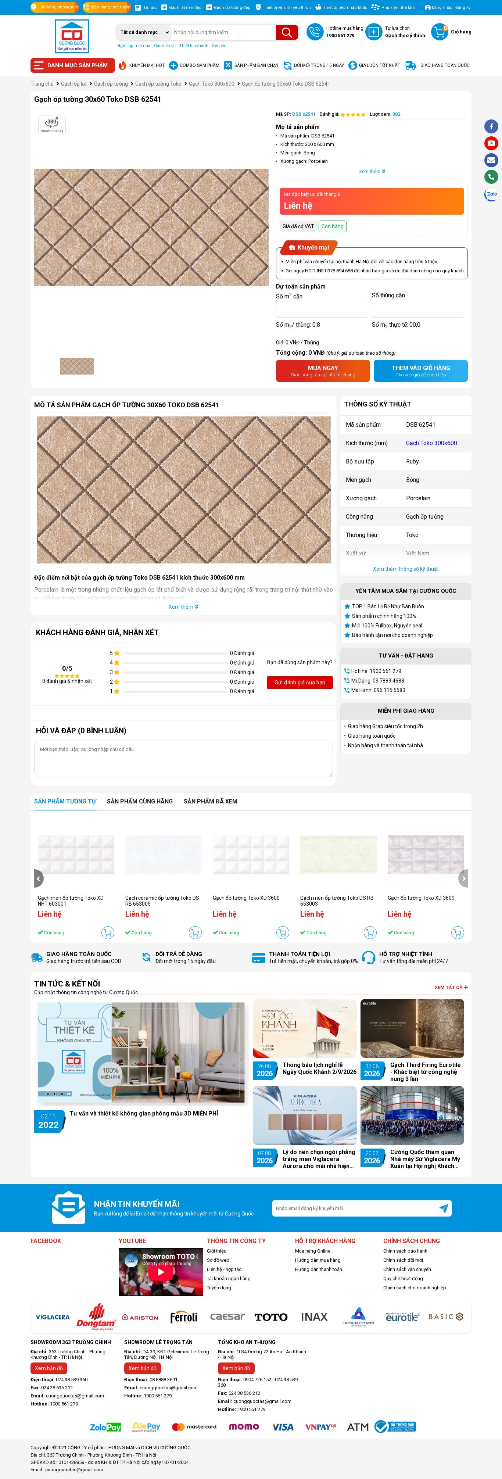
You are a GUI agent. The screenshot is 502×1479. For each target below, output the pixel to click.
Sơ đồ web (218, 1260)
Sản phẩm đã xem (210, 801)
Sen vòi (219, 45)
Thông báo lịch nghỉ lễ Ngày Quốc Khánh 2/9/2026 (319, 1068)
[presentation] (39, 878)
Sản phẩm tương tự (65, 801)
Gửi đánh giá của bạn (300, 682)
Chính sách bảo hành (405, 1251)
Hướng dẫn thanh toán (318, 1269)
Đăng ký (462, 7)
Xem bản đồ (49, 1368)
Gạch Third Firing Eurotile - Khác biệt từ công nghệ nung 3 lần (425, 1071)
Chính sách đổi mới (403, 1260)
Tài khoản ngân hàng (229, 1278)
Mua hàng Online (312, 1251)
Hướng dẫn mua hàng (318, 1260)
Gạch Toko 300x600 (431, 443)
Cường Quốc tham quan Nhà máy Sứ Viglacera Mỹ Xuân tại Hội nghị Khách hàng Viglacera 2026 (425, 1159)
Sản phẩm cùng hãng (140, 801)
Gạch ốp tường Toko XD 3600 (246, 898)
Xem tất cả (449, 987)
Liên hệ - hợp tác (224, 1269)
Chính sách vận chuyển (407, 1269)
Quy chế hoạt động (403, 1278)
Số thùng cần (388, 295)
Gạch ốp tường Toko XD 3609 (421, 898)
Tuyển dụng (219, 1287)
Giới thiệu (216, 1251)
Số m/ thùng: (298, 325)
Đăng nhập (442, 7)
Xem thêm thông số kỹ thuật (406, 569)
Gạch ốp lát (165, 45)
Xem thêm (369, 171)
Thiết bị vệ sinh (193, 45)
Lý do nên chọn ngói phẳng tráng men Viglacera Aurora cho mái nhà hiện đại (319, 1159)
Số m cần (289, 295)
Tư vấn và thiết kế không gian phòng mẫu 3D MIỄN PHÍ (143, 1113)
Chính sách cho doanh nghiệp (414, 1287)
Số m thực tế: (396, 325)
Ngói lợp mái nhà (133, 45)
